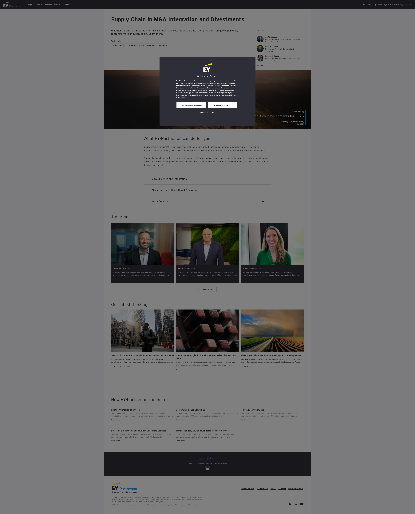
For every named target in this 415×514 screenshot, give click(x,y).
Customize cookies (207, 112)
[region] (207, 91)
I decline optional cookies (191, 105)
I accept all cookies (222, 105)
